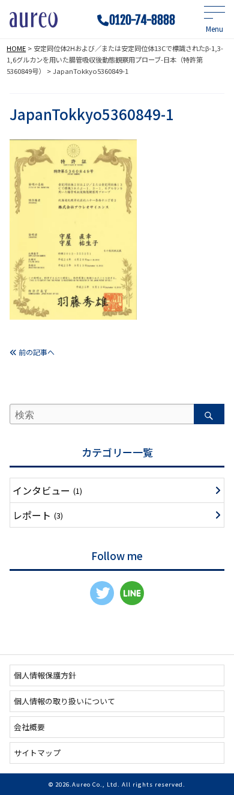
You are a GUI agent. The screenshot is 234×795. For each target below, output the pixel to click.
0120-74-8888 (142, 20)
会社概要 (29, 727)
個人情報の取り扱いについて (64, 701)
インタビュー (47, 490)
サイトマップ (37, 752)
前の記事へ (36, 352)
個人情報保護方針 (45, 675)
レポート (38, 515)
